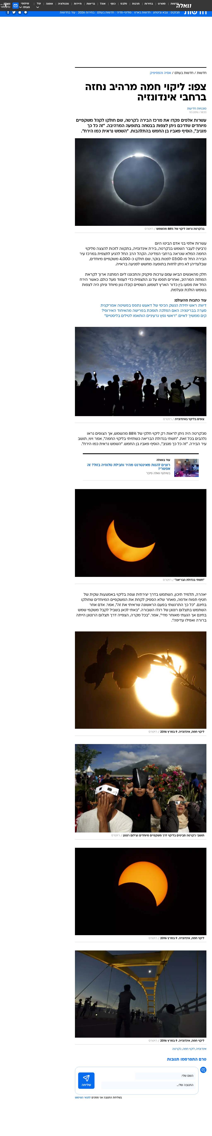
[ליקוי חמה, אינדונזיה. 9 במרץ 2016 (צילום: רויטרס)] (140, 683)
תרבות (136, 3)
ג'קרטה (176, 1049)
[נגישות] (5, 5)
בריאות (91, 3)
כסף (113, 3)
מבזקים (175, 12)
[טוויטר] (14, 12)
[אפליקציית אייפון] (19, 12)
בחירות (149, 3)
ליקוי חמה (189, 1049)
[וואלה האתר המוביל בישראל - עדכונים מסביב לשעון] (183, 6)
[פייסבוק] (8, 12)
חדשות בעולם (105, 12)
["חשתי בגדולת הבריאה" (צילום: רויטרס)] (140, 536)
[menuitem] (159, 5)
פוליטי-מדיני (124, 12)
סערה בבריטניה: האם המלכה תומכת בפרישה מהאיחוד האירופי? (154, 311)
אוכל (103, 3)
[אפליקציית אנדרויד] (25, 12)
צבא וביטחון (160, 12)
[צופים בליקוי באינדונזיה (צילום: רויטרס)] (140, 375)
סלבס (123, 3)
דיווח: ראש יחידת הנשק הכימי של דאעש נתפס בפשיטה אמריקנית (153, 306)
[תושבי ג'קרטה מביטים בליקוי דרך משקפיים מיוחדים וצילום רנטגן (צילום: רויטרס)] (140, 792)
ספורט (162, 3)
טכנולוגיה (63, 3)
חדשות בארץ (142, 12)
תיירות (78, 3)
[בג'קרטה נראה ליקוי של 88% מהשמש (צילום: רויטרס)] (140, 185)
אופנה (49, 3)
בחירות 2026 (86, 12)
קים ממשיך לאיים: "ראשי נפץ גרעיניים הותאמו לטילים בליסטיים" (155, 316)
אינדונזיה (201, 1049)
